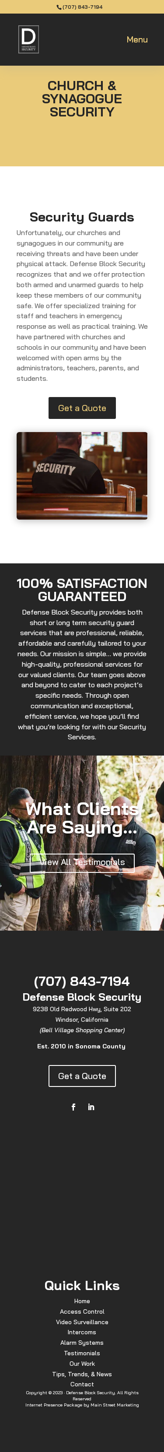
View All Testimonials (82, 861)
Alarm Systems (82, 1343)
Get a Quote (82, 407)
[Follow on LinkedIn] (91, 1107)
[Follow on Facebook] (73, 1107)
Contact (82, 1384)
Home (82, 1301)
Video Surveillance (82, 1322)
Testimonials (82, 1353)
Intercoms (82, 1332)
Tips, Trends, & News (82, 1374)
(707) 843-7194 (82, 7)
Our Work (82, 1364)
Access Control (82, 1311)
